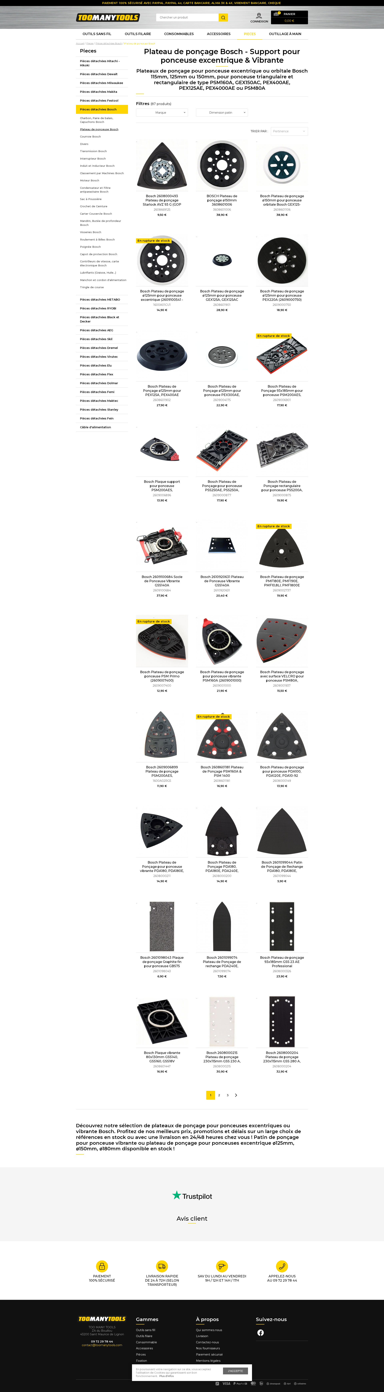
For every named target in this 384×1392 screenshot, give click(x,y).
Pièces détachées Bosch (98, 109)
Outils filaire (144, 1336)
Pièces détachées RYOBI (98, 308)
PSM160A (221, 82)
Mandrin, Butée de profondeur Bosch (100, 222)
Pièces (141, 1354)
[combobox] (162, 113)
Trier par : (259, 131)
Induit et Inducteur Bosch (97, 165)
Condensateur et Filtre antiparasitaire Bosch (95, 189)
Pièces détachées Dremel (99, 348)
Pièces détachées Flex (96, 374)
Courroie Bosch (90, 136)
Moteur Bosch (89, 180)
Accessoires (219, 34)
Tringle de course (92, 287)
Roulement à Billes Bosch (97, 239)
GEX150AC (247, 82)
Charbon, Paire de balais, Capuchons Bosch (96, 120)
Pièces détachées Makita (98, 92)
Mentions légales (208, 1361)
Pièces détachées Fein (97, 418)
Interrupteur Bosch (93, 158)
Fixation (141, 1361)
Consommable (146, 1342)
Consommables (179, 34)
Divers (84, 143)
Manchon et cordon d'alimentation (103, 280)
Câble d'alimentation (95, 427)
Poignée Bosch (90, 246)
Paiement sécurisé (209, 1354)
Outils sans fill (145, 1330)
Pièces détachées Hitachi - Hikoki (100, 63)
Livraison (202, 1336)
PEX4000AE (220, 88)
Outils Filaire (138, 34)
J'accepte (235, 1371)
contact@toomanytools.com (102, 1345)
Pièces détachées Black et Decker (99, 319)
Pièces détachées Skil (96, 339)
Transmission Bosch (93, 151)
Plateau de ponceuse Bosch (99, 129)
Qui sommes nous (209, 1330)
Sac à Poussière (91, 199)
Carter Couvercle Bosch (96, 213)
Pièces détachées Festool (99, 100)
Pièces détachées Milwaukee (101, 83)
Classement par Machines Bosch (102, 173)
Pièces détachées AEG (96, 330)
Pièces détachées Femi (97, 392)
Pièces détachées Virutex (99, 357)
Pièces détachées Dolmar (99, 383)
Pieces (250, 34)
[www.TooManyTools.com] (108, 17)
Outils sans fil (97, 34)
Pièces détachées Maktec (99, 401)
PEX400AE (276, 82)
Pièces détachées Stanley (99, 409)
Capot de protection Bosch (98, 254)
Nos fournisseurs (208, 1348)
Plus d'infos (166, 1376)
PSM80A (254, 88)
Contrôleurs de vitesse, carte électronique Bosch (99, 263)
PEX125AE (191, 88)
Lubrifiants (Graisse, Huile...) (98, 272)
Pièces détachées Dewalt (99, 74)
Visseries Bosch (90, 232)
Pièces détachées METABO (100, 299)
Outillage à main (285, 34)
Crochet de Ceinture (93, 206)
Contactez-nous (207, 1342)
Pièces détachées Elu (96, 365)
